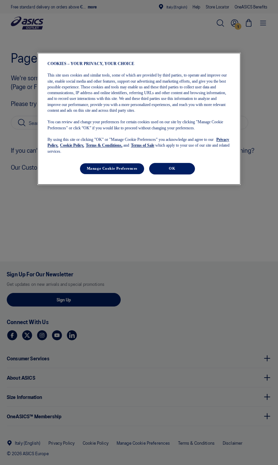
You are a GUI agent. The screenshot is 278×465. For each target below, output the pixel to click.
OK (172, 168)
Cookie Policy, (72, 146)
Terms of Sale (142, 146)
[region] (139, 118)
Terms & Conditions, (104, 146)
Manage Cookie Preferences (112, 168)
